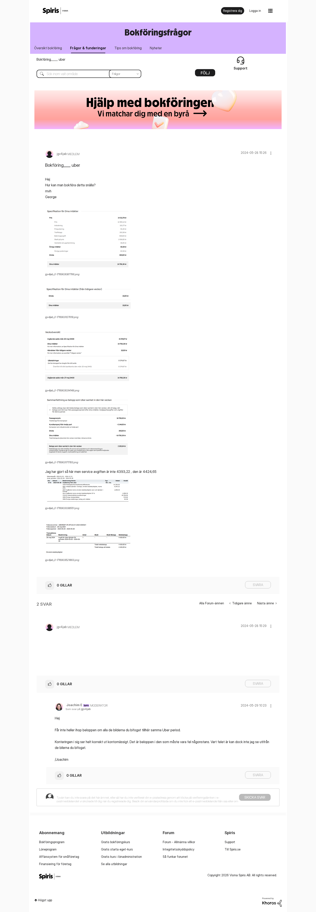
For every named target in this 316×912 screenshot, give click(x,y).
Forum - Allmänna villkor (179, 842)
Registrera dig (232, 10)
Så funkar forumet (175, 856)
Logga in (255, 10)
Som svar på (78, 709)
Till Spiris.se (233, 849)
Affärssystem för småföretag (59, 856)
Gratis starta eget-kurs (117, 849)
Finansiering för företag (55, 864)
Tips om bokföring (128, 48)
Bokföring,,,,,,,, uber (51, 59)
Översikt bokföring (48, 48)
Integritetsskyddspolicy (178, 849)
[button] (270, 153)
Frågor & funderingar (88, 48)
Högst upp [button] (45, 900)
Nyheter (156, 48)
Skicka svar (254, 797)
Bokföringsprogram (51, 842)
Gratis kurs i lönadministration (121, 856)
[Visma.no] (55, 10)
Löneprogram (48, 849)
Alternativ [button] (205, 74)
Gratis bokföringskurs (115, 842)
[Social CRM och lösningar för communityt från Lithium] (272, 901)
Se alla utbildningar (114, 864)
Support (230, 842)
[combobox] (86, 74)
